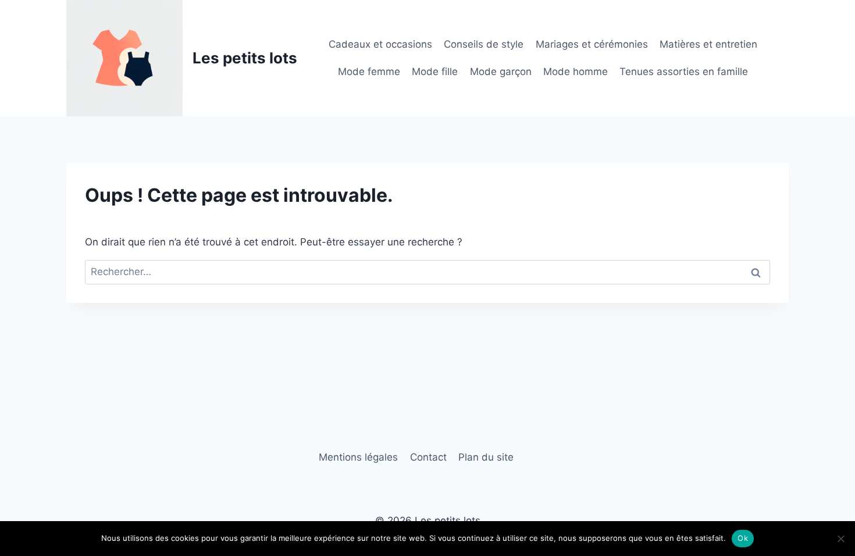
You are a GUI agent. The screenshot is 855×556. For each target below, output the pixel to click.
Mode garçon (501, 71)
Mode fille (435, 71)
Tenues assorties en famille (683, 71)
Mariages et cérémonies (592, 44)
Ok (743, 538)
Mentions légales (358, 457)
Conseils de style (483, 44)
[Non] (840, 538)
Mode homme (575, 71)
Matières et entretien (708, 44)
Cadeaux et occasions (380, 44)
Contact (428, 457)
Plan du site (486, 457)
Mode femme (369, 71)
